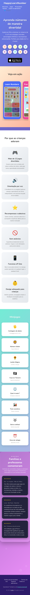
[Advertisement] (15, 558)
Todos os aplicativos (15, 8)
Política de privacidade (11, 580)
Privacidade (18, 7)
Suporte (13, 581)
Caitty (12, 590)
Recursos (5, 7)
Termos (4, 8)
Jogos (11, 7)
